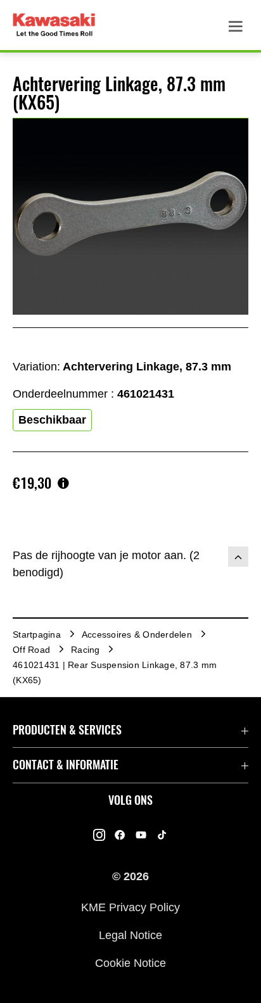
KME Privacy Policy (130, 906)
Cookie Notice (130, 963)
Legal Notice (130, 935)
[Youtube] (141, 835)
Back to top (238, 556)
